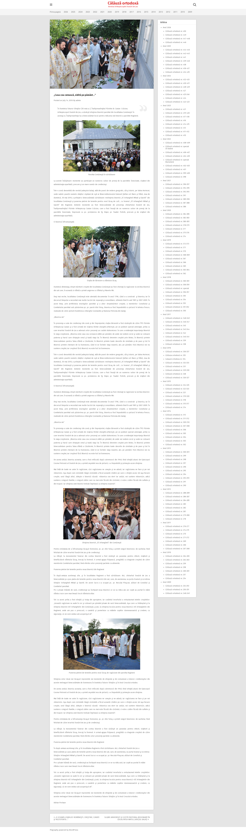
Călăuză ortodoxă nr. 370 (175, 251)
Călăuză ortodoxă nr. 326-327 (177, 378)
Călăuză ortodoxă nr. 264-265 (177, 556)
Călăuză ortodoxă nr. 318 (175, 400)
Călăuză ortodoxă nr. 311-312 (177, 418)
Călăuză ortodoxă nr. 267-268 (177, 549)
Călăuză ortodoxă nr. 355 (175, 296)
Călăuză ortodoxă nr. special (177, 288)
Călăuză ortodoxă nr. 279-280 (177, 515)
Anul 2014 (167, 411)
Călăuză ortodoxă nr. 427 (175, 91)
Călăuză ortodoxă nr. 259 (175, 563)
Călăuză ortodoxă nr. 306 (175, 430)
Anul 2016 (167, 348)
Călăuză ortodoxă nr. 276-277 (177, 526)
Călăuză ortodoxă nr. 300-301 (177, 452)
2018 (124, 12)
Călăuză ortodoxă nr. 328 (175, 374)
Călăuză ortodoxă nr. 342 (175, 333)
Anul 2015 (167, 381)
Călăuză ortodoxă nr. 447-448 (177, 39)
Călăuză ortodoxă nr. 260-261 (177, 571)
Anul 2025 (167, 46)
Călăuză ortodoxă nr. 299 (175, 456)
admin (78, 100)
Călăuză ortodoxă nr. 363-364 (177, 270)
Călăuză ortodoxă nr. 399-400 (177, 173)
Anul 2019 (167, 240)
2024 (80, 12)
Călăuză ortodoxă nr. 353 (175, 303)
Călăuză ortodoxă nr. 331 (175, 366)
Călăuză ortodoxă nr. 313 (175, 415)
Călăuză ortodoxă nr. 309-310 (177, 422)
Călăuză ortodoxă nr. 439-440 (177, 61)
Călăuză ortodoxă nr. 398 (175, 177)
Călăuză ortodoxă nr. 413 (175, 128)
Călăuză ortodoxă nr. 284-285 (177, 500)
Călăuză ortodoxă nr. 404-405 (177, 156)
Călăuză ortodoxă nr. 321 (175, 392)
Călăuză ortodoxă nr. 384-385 (177, 214)
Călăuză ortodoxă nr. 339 (175, 340)
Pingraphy (54, 830)
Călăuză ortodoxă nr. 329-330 (177, 370)
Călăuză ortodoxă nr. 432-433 (177, 79)
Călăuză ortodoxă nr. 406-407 (177, 152)
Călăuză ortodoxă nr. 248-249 (177, 593)
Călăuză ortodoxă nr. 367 (175, 259)
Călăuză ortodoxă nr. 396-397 (177, 184)
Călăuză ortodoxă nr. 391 (175, 195)
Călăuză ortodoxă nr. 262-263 (177, 560)
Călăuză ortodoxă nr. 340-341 (177, 337)
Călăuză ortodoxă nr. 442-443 (177, 53)
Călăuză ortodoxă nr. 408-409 (177, 143)
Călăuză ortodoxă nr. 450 (175, 31)
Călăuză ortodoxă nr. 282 (175, 508)
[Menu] (51, 4)
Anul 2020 (167, 210)
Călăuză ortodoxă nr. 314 (175, 407)
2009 (190, 12)
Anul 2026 (167, 27)
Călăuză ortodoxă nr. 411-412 (177, 132)
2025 (73, 12)
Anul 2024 (167, 76)
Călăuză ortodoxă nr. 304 (175, 437)
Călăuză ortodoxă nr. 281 (175, 511)
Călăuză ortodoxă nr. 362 (175, 273)
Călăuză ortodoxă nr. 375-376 (177, 233)
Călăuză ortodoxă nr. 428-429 (177, 87)
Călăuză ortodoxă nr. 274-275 (177, 530)
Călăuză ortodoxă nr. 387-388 (177, 203)
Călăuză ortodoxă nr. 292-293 (177, 478)
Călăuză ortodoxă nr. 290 (175, 485)
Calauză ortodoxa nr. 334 (175, 359)
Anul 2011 (167, 523)
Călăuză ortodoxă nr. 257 (175, 575)
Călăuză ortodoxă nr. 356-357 (177, 292)
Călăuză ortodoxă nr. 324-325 (177, 385)
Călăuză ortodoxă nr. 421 (175, 109)
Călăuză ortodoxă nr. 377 (175, 229)
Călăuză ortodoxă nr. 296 (175, 467)
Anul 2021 (167, 180)
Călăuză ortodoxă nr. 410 (175, 135)
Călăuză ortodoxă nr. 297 (175, 463)
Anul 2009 (167, 582)
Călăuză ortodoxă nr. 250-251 (177, 589)
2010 (183, 12)
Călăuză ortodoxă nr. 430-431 (177, 83)
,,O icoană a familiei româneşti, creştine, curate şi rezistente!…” (76, 818)
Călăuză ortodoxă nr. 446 (175, 42)
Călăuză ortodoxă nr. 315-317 (177, 404)
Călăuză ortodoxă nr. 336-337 (177, 352)
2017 (132, 12)
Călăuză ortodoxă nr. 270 (175, 534)
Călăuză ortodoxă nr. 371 (175, 247)
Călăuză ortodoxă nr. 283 (175, 504)
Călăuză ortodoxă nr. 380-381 (177, 221)
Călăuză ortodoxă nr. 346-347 (177, 322)
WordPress (73, 830)
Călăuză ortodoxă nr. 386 (175, 207)
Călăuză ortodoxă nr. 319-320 (177, 396)
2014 (153, 12)
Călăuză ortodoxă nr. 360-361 (177, 281)
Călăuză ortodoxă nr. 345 (175, 326)
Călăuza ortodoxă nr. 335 (175, 355)
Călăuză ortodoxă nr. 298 (175, 459)
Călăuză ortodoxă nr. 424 (175, 98)
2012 (168, 12)
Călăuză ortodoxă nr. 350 (175, 311)
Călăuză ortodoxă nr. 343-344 (177, 329)
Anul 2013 (167, 448)
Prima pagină (55, 12)
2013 (161, 12)
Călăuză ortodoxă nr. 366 (175, 262)
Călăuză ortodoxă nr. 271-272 (177, 537)
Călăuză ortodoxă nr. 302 (175, 444)
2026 (66, 12)
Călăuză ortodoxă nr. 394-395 (177, 188)
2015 (146, 12)
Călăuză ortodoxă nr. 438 (175, 65)
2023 (88, 12)
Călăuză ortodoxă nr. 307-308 (177, 426)
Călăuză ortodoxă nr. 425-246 (177, 94)
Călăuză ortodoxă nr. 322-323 (177, 389)
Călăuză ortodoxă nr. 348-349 (177, 318)
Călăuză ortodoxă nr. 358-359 (177, 285)
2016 (139, 12)
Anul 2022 (167, 139)
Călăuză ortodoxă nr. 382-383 (177, 218)
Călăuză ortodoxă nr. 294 (175, 474)
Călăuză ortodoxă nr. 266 (175, 545)
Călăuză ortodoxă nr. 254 (175, 578)
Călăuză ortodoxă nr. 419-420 (177, 113)
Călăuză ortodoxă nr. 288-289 (177, 493)
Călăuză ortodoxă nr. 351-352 (177, 307)
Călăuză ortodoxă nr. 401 (175, 169)
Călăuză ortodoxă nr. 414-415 (177, 124)
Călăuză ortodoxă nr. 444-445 (177, 50)
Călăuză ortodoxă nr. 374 (175, 236)
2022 (95, 12)
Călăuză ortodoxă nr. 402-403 (177, 166)
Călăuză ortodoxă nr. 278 (175, 519)
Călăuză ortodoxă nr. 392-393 (177, 192)
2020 (110, 12)
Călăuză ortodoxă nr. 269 (175, 541)
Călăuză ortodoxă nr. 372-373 (177, 244)
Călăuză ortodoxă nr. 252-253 (177, 586)
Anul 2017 (167, 314)
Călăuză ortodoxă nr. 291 (175, 482)
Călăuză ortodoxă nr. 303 (175, 441)
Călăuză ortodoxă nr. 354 (175, 299)
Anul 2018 (167, 277)
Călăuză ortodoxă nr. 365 (175, 266)
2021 (102, 12)
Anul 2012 (167, 489)
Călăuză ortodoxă (123, 3)
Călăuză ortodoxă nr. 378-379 (177, 225)
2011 (175, 12)
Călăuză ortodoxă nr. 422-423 (177, 102)
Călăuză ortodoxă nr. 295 (175, 471)
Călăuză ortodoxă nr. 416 (175, 120)
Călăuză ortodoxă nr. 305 (175, 433)
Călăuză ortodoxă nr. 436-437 (177, 68)
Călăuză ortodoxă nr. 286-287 (177, 497)
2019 (117, 12)
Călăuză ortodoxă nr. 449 (175, 35)
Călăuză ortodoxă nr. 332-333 (177, 363)
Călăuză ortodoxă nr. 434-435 (177, 72)
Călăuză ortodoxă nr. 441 (175, 57)
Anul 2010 (167, 552)
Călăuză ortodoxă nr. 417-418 (177, 117)
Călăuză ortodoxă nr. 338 (175, 344)
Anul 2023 (167, 105)
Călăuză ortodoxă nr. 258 (175, 567)
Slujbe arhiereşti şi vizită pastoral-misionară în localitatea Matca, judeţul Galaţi (127, 818)
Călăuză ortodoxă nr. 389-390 (177, 199)
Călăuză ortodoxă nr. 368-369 (177, 255)
